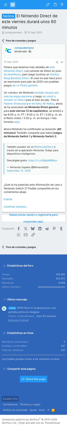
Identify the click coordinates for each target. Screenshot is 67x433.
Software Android (18, 320)
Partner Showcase (15, 103)
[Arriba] (48, 410)
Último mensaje (17, 299)
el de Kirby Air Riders (41, 103)
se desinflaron (12, 74)
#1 (62, 62)
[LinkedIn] (14, 427)
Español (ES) (10, 398)
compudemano (13, 32)
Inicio (42, 409)
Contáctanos (10, 404)
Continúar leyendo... (16, 206)
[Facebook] (3, 427)
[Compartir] (56, 62)
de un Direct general (24, 85)
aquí (16, 121)
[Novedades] (62, 4)
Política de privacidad (15, 409)
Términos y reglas (30, 404)
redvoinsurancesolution (51, 286)
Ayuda (33, 409)
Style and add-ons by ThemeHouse (39, 422)
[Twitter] (20, 427)
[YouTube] (26, 427)
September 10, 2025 (19, 170)
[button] (5, 4)
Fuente (8, 199)
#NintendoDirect (43, 146)
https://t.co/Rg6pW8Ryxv (42, 160)
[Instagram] (9, 427)
